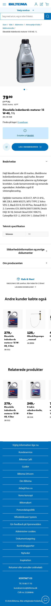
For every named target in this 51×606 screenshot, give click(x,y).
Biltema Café (25, 459)
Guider (25, 466)
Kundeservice (25, 452)
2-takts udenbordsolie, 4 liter (34, 410)
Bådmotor (19, 24)
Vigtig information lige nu (26, 445)
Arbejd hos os (26, 488)
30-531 (30, 135)
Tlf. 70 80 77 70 (25, 583)
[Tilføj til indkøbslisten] (6, 147)
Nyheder (25, 553)
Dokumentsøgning (25, 538)
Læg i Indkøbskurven (28, 147)
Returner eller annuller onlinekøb (25, 567)
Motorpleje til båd (33, 24)
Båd (10, 24)
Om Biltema (26, 481)
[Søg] (47, 16)
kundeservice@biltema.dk (25, 588)
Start (5, 24)
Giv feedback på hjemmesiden (25, 524)
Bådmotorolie (8, 28)
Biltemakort (25, 502)
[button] (25, 10)
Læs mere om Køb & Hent (24, 287)
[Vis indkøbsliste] (41, 4)
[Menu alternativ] (4, 4)
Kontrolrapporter (25, 545)
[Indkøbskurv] (47, 4)
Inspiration (25, 560)
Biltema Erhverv (25, 473)
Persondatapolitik (26, 509)
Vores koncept (25, 495)
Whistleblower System (25, 517)
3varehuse (23, 122)
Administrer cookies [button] (26, 531)
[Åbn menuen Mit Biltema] (36, 4)
